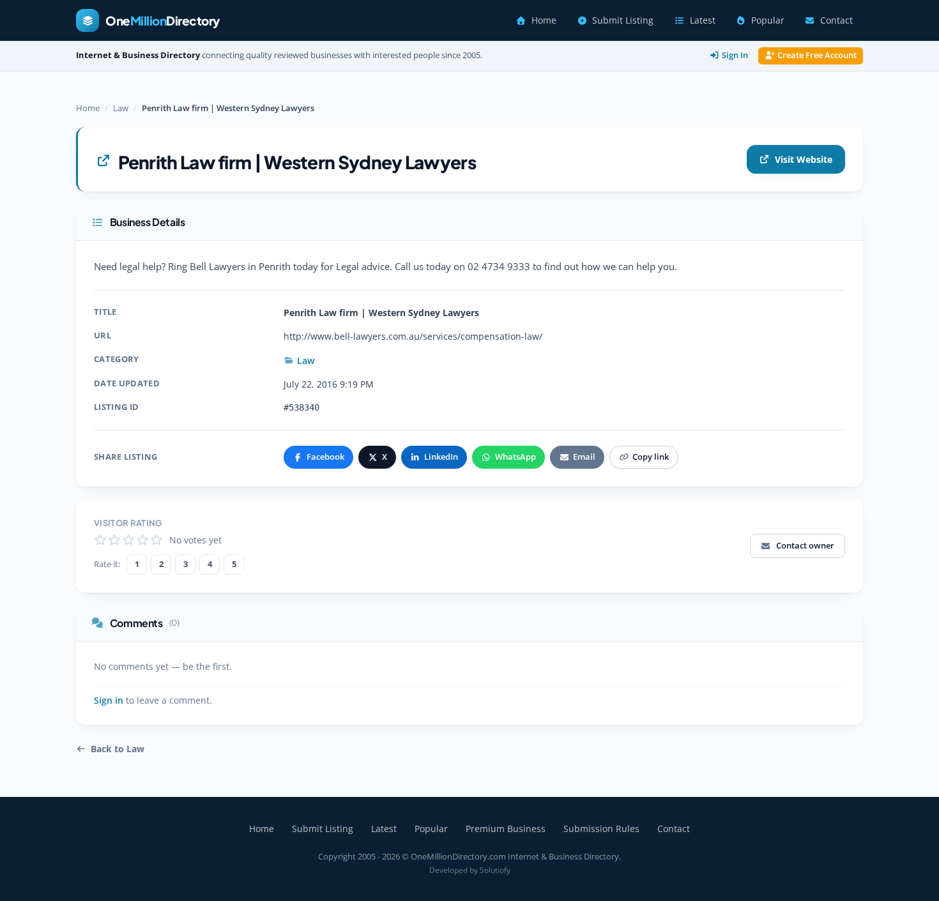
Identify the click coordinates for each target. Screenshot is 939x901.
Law (120, 108)
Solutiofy (495, 870)
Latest (702, 20)
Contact (836, 20)
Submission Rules (601, 828)
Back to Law (117, 749)
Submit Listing (622, 20)
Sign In (735, 55)
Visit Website (803, 159)
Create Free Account (817, 55)
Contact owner (805, 545)
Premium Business (506, 828)
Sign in (108, 700)
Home (543, 20)
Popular (767, 20)
